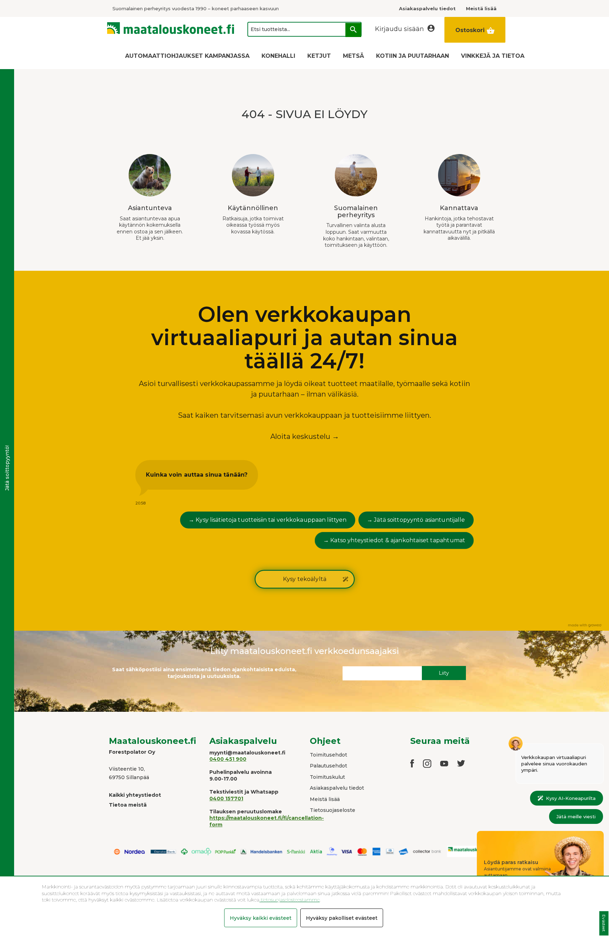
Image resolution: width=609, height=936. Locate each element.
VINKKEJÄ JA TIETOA (492, 56)
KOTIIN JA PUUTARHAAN (412, 56)
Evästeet (604, 923)
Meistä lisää (325, 799)
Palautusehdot (328, 766)
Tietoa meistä (128, 805)
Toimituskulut (327, 777)
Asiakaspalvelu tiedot (337, 788)
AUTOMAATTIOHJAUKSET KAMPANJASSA (187, 56)
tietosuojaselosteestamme (289, 900)
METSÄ (353, 56)
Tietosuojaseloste (332, 810)
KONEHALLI (278, 56)
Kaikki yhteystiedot (135, 795)
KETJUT (319, 56)
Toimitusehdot (328, 755)
